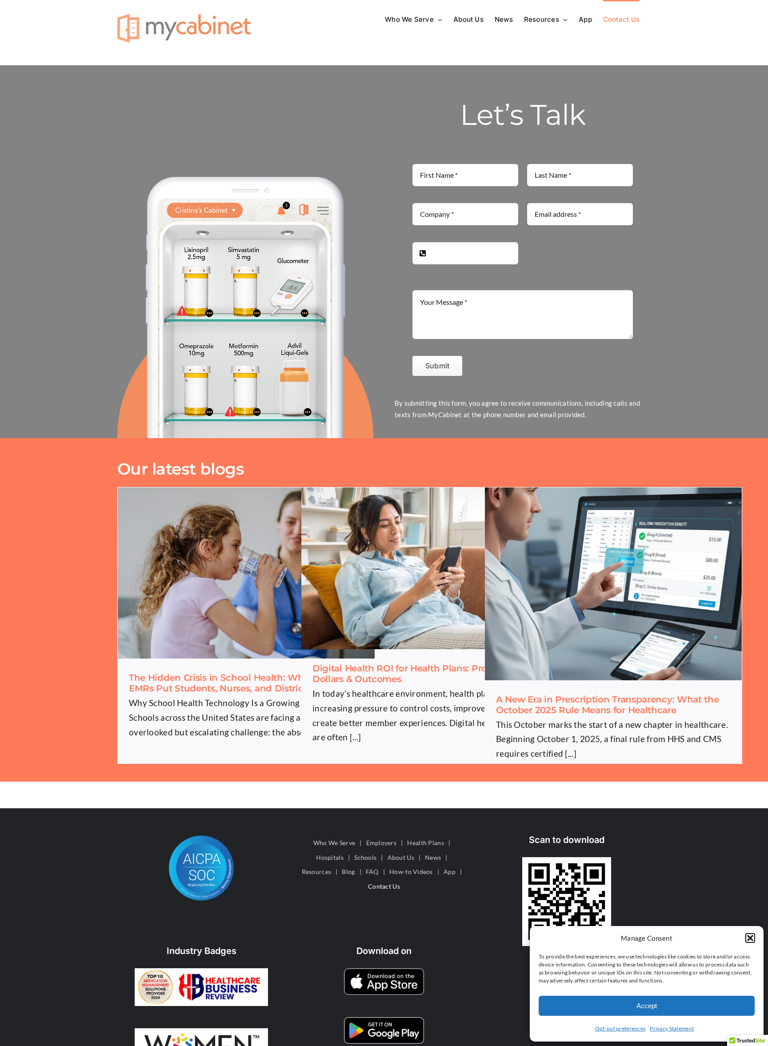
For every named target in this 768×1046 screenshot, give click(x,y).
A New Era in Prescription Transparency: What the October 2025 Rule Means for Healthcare (607, 704)
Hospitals (330, 857)
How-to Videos (411, 871)
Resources (317, 871)
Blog (348, 871)
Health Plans (425, 842)
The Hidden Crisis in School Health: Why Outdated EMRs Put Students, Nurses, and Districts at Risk (242, 683)
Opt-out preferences (620, 1028)
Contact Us (384, 886)
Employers (381, 842)
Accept (646, 1006)
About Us (401, 857)
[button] (750, 938)
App (450, 871)
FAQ (372, 871)
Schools (365, 857)
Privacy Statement (672, 1028)
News (433, 857)
